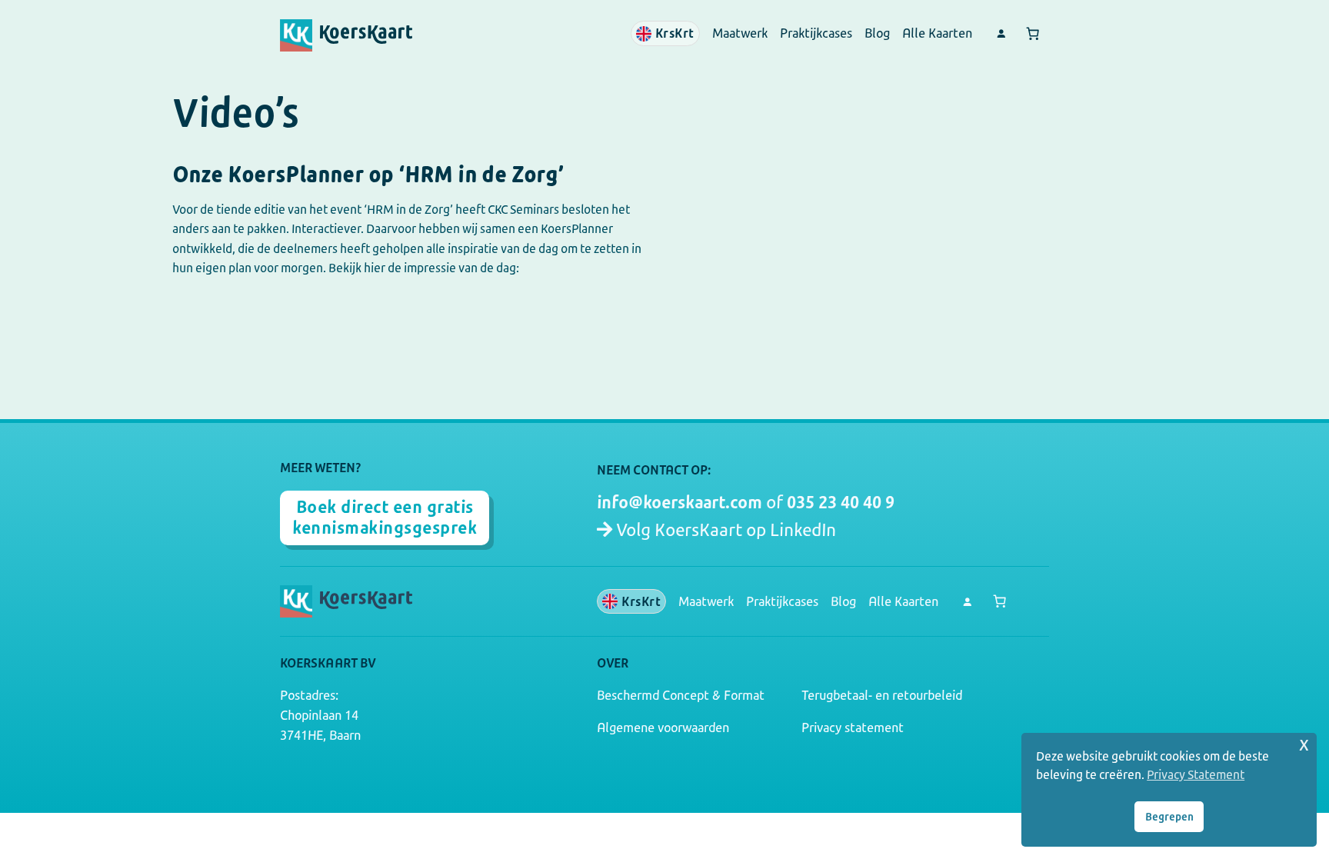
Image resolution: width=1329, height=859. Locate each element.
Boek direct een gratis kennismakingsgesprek (384, 517)
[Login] (1000, 34)
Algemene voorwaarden (663, 727)
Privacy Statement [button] (1195, 774)
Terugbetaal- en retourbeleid (881, 695)
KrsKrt (674, 33)
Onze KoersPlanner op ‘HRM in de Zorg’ (368, 174)
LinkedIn (803, 530)
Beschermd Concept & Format (680, 695)
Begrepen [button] (1169, 817)
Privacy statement (852, 727)
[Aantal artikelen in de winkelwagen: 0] (1033, 34)
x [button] (1304, 744)
